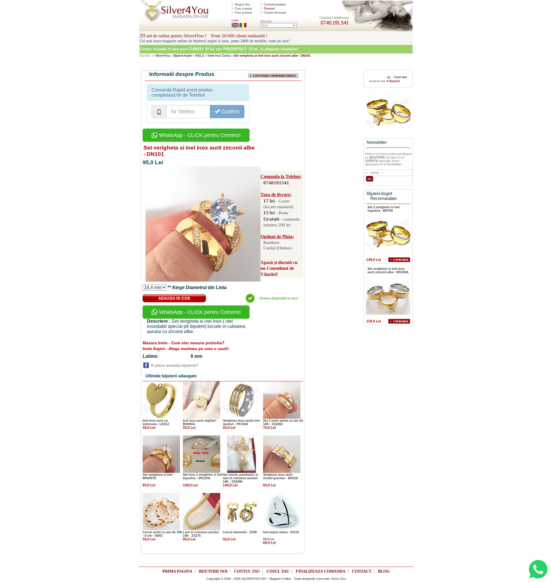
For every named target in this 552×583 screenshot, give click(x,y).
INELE (199, 55)
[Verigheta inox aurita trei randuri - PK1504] (241, 400)
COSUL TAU (278, 571)
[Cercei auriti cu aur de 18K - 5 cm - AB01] (161, 511)
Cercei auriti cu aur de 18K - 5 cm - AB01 (162, 533)
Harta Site (338, 578)
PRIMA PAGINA (177, 571)
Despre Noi (242, 4)
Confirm (229, 111)
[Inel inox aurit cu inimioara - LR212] (161, 400)
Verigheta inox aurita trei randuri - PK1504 (241, 422)
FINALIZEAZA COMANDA (320, 571)
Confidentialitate (275, 4)
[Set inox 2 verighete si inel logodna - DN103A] (201, 454)
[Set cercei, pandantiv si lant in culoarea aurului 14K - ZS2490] (241, 454)
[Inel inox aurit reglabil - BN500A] (201, 400)
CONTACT (361, 571)
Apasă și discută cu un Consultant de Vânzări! (279, 268)
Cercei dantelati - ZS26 (240, 532)
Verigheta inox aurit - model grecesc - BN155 (280, 476)
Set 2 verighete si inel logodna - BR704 (383, 208)
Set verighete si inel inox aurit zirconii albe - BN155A (388, 270)
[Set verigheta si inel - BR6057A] (161, 454)
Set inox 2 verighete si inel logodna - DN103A (203, 476)
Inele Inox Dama (219, 55)
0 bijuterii (393, 81)
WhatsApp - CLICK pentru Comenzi (199, 135)
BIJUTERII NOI (213, 571)
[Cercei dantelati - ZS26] (241, 511)
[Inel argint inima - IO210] (281, 511)
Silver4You (162, 55)
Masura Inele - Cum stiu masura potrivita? (184, 343)
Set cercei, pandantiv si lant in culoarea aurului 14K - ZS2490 (240, 478)
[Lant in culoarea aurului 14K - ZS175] (201, 511)
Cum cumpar (243, 8)
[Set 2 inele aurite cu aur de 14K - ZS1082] (281, 400)
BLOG (384, 571)
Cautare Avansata (275, 12)
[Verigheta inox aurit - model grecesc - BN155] (281, 454)
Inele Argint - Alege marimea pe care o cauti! (186, 348)
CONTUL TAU (247, 571)
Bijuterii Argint (182, 55)
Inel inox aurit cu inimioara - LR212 (156, 422)
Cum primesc (243, 12)
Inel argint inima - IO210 (281, 532)
